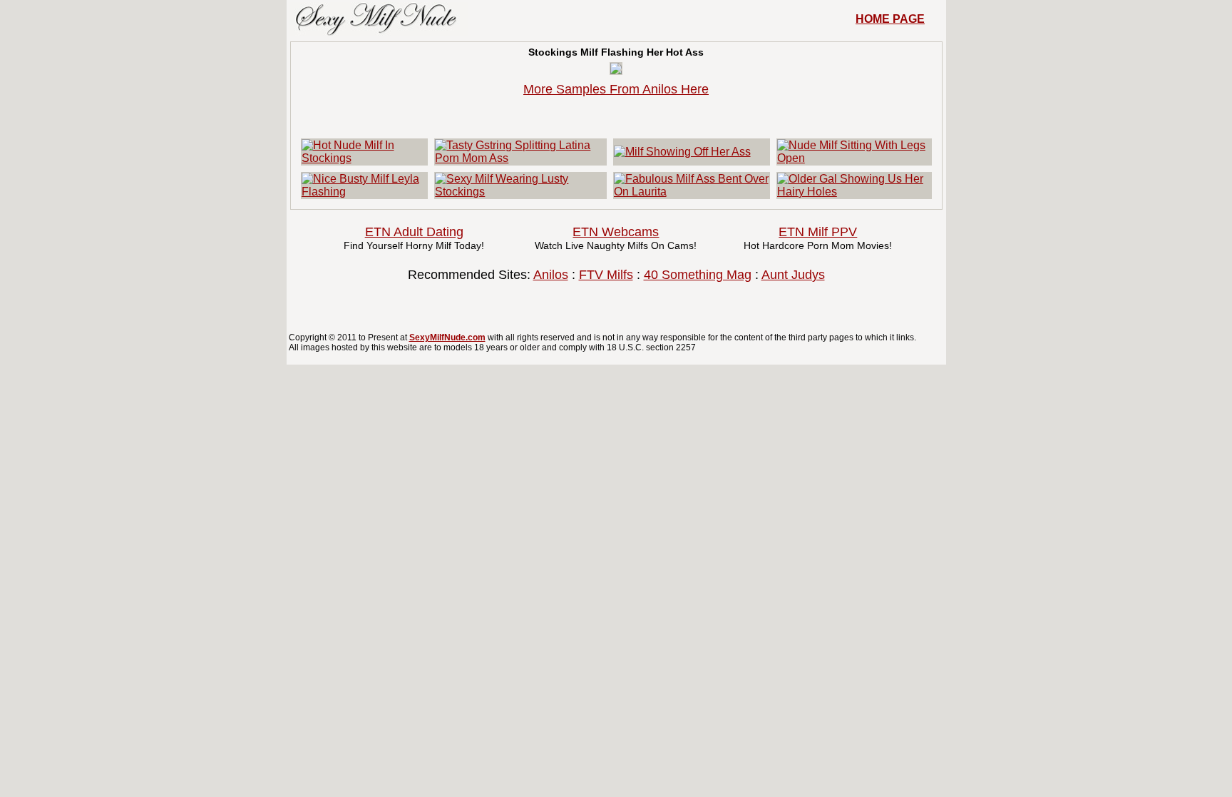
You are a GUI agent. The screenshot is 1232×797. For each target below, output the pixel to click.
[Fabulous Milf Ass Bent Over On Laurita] (691, 192)
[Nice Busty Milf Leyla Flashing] (365, 192)
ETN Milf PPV (818, 232)
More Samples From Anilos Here (616, 89)
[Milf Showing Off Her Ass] (682, 152)
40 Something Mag (697, 275)
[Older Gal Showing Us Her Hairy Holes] (854, 192)
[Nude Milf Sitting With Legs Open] (854, 158)
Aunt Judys (793, 275)
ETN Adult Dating (414, 232)
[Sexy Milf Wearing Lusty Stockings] (520, 192)
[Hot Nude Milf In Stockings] (365, 158)
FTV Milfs (606, 275)
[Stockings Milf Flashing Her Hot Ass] (616, 70)
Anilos (550, 275)
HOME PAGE (890, 19)
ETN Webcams (616, 232)
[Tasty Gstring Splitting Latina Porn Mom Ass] (520, 158)
